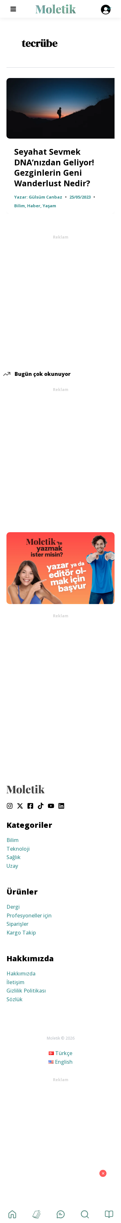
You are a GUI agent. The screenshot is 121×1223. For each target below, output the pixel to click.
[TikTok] (40, 806)
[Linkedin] (61, 806)
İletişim (15, 982)
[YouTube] (51, 806)
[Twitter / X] (20, 806)
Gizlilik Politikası (26, 990)
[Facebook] (30, 806)
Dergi (13, 906)
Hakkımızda (20, 973)
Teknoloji (18, 848)
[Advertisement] (60, 300)
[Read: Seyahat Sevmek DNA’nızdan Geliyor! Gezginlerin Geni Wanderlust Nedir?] (60, 107)
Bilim (19, 206)
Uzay (12, 865)
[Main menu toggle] (13, 8)
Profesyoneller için (29, 915)
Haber (33, 206)
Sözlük (14, 999)
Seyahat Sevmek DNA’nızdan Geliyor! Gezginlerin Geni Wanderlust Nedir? (54, 167)
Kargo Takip (21, 932)
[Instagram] (9, 806)
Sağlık (13, 857)
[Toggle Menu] (107, 9)
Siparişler (17, 923)
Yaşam (49, 206)
